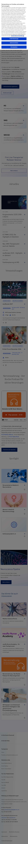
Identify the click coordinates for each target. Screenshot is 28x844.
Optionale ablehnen (14, 43)
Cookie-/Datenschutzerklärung (17, 35)
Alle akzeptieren (14, 47)
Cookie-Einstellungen (14, 38)
